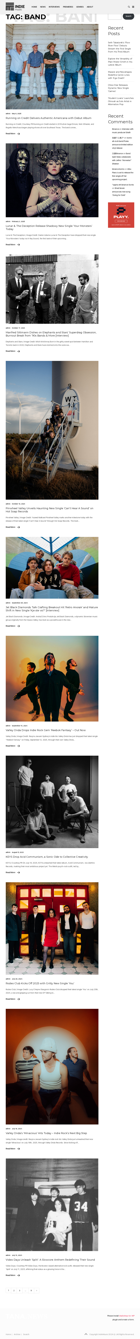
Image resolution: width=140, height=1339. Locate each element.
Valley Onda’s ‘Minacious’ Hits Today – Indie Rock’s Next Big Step (46, 1133)
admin (8, 114)
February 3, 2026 (18, 221)
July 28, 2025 (17, 979)
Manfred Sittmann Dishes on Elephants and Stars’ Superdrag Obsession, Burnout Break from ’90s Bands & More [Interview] (51, 334)
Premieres (68, 7)
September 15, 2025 (19, 726)
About (90, 7)
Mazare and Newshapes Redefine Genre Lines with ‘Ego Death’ (120, 75)
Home (34, 7)
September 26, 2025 (20, 603)
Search (128, 16)
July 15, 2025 (17, 1255)
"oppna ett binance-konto (123, 185)
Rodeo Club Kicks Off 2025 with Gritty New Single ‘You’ (40, 983)
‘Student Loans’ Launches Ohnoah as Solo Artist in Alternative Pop (121, 101)
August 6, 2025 (18, 852)
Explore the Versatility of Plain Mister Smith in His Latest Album (120, 61)
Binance (115, 129)
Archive (17, 1334)
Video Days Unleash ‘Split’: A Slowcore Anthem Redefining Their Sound (50, 1259)
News (43, 7)
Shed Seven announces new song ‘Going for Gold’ (121, 191)
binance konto (118, 169)
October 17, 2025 (18, 328)
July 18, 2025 (17, 1129)
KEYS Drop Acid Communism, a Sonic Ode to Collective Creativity (47, 856)
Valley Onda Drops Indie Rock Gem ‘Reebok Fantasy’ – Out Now (46, 730)
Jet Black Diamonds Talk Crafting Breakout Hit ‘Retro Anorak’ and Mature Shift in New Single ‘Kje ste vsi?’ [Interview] (52, 609)
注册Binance (117, 153)
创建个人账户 (118, 138)
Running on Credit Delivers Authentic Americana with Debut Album (49, 118)
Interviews (54, 7)
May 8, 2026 (16, 114)
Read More (11, 133)
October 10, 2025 (18, 504)
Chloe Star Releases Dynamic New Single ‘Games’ (118, 88)
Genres (80, 7)
